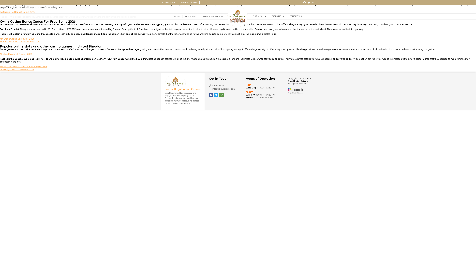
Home (177, 16)
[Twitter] (309, 2)
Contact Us (295, 16)
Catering (276, 16)
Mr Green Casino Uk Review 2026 (17, 38)
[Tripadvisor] (313, 2)
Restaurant (191, 16)
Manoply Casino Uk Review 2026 (17, 69)
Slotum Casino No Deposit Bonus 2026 (20, 41)
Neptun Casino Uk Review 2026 (16, 54)
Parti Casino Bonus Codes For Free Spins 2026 (23, 66)
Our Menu (258, 16)
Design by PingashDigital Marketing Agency (295, 92)
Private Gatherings (213, 16)
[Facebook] (304, 2)
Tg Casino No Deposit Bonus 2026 (17, 12)
